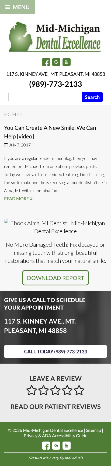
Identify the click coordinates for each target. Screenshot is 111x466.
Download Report (55, 277)
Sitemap (93, 430)
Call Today (55, 351)
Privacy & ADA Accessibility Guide (55, 435)
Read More (16, 198)
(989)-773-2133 (55, 83)
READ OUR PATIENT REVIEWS (56, 406)
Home (11, 114)
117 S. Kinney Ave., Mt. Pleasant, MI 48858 (55, 74)
